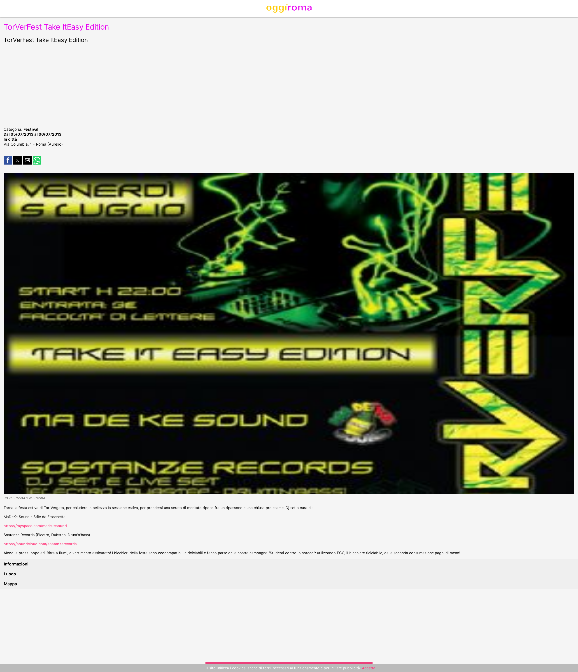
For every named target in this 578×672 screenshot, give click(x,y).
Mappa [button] (10, 583)
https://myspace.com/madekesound (35, 525)
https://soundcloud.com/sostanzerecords (40, 544)
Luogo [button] (10, 574)
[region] (289, 84)
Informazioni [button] (16, 564)
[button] (8, 160)
